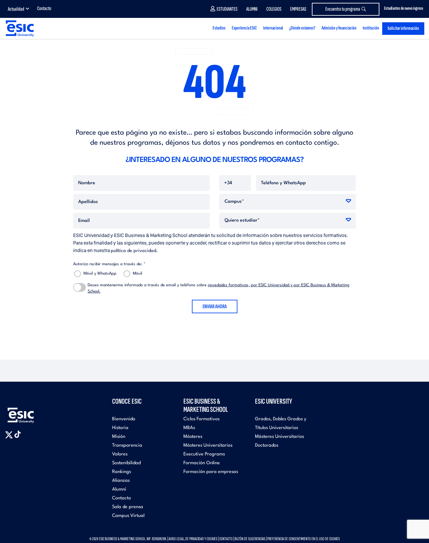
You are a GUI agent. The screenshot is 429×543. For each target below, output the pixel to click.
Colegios (273, 9)
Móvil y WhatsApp (100, 274)
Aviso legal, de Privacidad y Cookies (193, 538)
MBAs (189, 428)
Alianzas (121, 480)
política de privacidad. (134, 251)
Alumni (252, 9)
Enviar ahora (215, 306)
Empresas (298, 9)
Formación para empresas (210, 472)
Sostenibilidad (126, 463)
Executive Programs (204, 454)
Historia (120, 428)
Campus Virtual (128, 515)
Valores (120, 454)
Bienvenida (123, 419)
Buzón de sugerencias (250, 538)
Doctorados (266, 445)
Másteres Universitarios (207, 445)
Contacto (44, 8)
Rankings (121, 472)
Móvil (137, 274)
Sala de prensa (127, 507)
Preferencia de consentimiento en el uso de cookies (303, 538)
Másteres (192, 436)
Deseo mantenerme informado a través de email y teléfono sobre (218, 288)
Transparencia (127, 445)
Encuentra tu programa (342, 9)
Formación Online (201, 463)
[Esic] (30, 412)
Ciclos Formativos (201, 419)
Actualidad (16, 9)
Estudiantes (227, 9)
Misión (118, 436)
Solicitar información (403, 28)
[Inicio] (19, 28)
